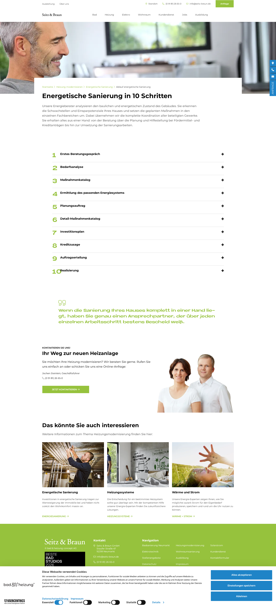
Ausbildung (201, 14)
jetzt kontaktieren (64, 389)
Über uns (64, 4)
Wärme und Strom (186, 492)
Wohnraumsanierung (188, 551)
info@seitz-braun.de (200, 4)
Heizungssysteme (120, 492)
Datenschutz (149, 564)
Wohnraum (144, 14)
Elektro (126, 14)
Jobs (184, 14)
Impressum (182, 564)
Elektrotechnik (150, 551)
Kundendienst (166, 14)
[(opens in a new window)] (273, 63)
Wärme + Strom (182, 516)
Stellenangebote (151, 557)
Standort (152, 4)
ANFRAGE (272, 88)
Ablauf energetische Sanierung (133, 86)
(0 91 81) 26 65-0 (173, 4)
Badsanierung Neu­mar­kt (156, 545)
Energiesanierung (54, 516)
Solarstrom (216, 545)
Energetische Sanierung (99, 86)
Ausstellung (48, 4)
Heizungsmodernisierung (190, 545)
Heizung (109, 14)
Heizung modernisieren (69, 86)
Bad (94, 14)
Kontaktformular (219, 557)
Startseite (47, 86)
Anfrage (224, 3)
